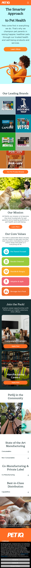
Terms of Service (24, 553)
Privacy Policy (4, 556)
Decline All (15, 563)
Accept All (15, 559)
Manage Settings (15, 566)
